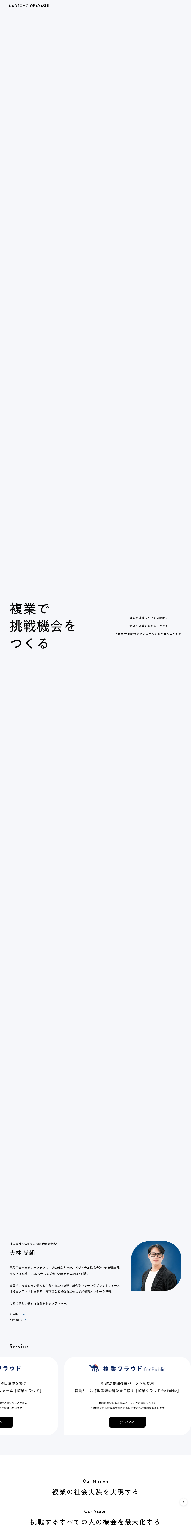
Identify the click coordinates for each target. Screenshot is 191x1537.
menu (181, 6)
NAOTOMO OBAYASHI (29, 6)
